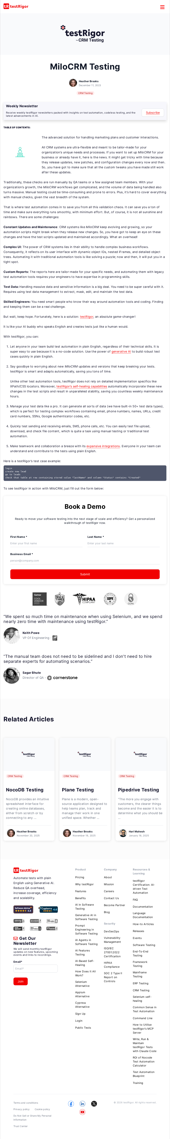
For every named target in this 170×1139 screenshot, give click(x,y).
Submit (85, 574)
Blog (107, 912)
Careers (109, 891)
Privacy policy (21, 1109)
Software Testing (144, 945)
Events (137, 938)
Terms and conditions (25, 1102)
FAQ (135, 899)
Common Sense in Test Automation (145, 1009)
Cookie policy (42, 1109)
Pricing (79, 877)
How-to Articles (143, 924)
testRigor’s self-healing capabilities (81, 386)
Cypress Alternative (82, 1004)
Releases (138, 931)
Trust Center (20, 1126)
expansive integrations (103, 446)
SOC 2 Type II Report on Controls (113, 977)
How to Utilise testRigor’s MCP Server (143, 1028)
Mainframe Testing (140, 974)
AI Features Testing (82, 952)
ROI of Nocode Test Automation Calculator (144, 1061)
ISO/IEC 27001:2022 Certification (112, 952)
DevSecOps (111, 931)
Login (79, 1020)
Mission (109, 884)
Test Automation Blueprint (144, 1074)
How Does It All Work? (85, 973)
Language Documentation (143, 915)
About (108, 877)
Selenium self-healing (142, 998)
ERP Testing (140, 983)
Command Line (143, 1018)
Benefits (80, 898)
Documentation (143, 906)
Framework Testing (140, 964)
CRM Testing (85, 93)
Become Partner (114, 905)
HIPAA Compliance (112, 964)
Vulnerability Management (112, 939)
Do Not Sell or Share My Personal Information (32, 1117)
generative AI (121, 351)
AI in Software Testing (84, 906)
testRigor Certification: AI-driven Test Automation (144, 886)
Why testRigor (84, 884)
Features (80, 891)
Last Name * (95, 536)
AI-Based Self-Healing (84, 963)
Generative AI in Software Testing (86, 917)
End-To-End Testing (140, 953)
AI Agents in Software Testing (86, 942)
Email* (17, 961)
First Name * (18, 536)
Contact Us (111, 898)
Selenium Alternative (82, 983)
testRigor (86, 316)
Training (138, 1083)
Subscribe (153, 112)
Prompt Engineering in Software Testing (86, 929)
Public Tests (83, 1027)
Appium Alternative (82, 994)
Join (21, 981)
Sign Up (80, 1013)
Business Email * (21, 554)
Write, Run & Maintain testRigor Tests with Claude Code (144, 1045)
